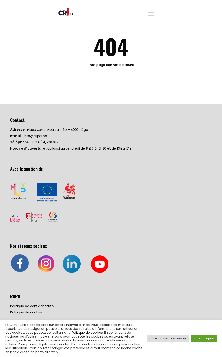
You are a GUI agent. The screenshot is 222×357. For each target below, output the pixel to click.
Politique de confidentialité (32, 306)
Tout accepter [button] (204, 338)
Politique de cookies (26, 312)
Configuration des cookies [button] (168, 338)
